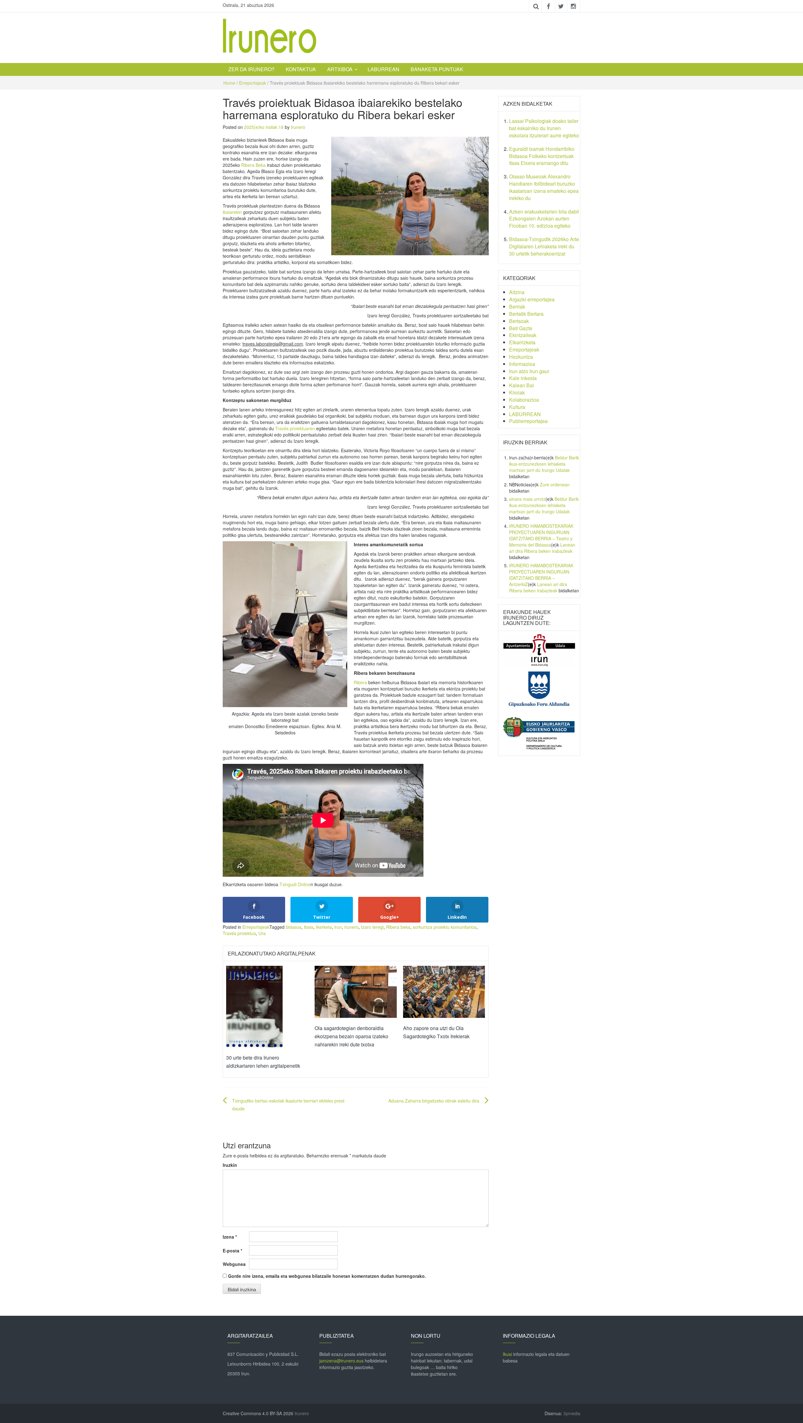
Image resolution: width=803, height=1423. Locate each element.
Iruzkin (230, 1165)
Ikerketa (324, 927)
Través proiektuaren (295, 428)
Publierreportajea (528, 421)
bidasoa (293, 927)
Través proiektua (239, 933)
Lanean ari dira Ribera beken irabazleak (542, 548)
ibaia (308, 927)
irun (338, 927)
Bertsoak (519, 321)
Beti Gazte (520, 328)
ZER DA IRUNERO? (251, 69)
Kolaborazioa (524, 399)
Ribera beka (398, 927)
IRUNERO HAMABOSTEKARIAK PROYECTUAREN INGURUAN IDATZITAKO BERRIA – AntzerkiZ (541, 574)
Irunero (298, 127)
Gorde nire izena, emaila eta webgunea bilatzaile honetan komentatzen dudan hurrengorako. (327, 1276)
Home (229, 83)
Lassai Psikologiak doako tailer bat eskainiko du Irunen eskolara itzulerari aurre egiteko (544, 128)
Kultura (517, 406)
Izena (230, 1237)
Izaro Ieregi (372, 927)
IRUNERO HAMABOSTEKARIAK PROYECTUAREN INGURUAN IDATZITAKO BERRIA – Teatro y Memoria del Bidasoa (541, 535)
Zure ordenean (555, 484)
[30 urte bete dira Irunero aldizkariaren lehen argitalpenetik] (254, 1006)
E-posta (232, 1250)
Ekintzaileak (522, 335)
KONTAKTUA (301, 69)
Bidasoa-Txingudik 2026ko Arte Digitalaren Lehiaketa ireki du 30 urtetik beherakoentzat (544, 246)
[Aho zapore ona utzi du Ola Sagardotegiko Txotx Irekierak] (444, 991)
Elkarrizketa (522, 342)
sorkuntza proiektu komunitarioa (444, 927)
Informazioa (522, 364)
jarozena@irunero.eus (341, 1360)
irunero (351, 927)
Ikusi (507, 1354)
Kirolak (517, 392)
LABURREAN (383, 69)
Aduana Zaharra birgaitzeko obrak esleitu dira (433, 1101)
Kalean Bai (521, 385)
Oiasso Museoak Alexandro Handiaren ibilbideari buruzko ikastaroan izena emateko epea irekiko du (544, 187)
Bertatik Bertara (526, 313)
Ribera (361, 682)
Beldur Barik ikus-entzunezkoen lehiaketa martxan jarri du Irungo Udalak (544, 463)
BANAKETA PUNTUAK (437, 69)
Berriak (517, 306)
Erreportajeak (252, 83)
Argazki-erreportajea (532, 299)
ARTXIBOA (340, 69)
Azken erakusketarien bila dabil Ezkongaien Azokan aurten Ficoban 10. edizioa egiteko (544, 219)
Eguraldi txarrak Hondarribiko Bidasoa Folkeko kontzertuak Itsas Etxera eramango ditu (541, 156)
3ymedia (571, 1413)
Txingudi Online (295, 884)
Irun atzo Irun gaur (529, 371)
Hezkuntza (521, 356)
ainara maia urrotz (527, 499)
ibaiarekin (232, 212)
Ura (262, 933)
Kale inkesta (523, 378)
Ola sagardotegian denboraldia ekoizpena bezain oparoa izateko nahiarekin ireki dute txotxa (351, 1036)
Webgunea (234, 1264)
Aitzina (516, 292)
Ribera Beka (253, 165)
